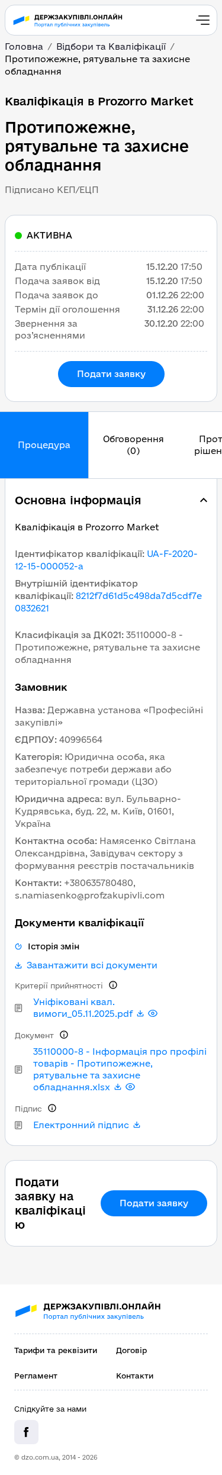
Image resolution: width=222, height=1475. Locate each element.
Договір (131, 1350)
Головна (24, 46)
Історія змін (53, 946)
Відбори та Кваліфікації (111, 46)
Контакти (134, 1375)
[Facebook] (26, 1432)
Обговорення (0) (133, 445)
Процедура (44, 445)
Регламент (35, 1375)
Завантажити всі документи (92, 965)
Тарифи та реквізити (55, 1350)
